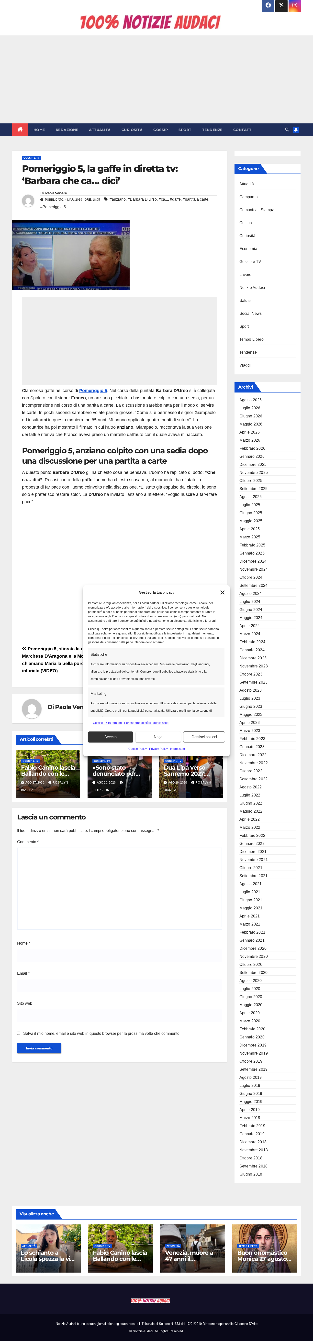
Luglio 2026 (249, 408)
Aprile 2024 (249, 626)
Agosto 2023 (250, 690)
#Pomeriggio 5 (53, 207)
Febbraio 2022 (252, 835)
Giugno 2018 (250, 1174)
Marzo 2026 (249, 440)
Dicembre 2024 (253, 561)
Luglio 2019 (249, 1085)
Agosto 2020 (250, 981)
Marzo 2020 (249, 1021)
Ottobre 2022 (250, 771)
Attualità (100, 130)
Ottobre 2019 (250, 1061)
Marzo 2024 (249, 634)
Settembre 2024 (253, 585)
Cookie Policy (137, 749)
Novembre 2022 (253, 763)
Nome (23, 943)
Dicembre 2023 (253, 658)
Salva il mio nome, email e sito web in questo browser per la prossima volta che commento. (101, 1033)
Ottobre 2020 (250, 964)
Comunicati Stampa (256, 210)
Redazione (67, 130)
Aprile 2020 (249, 1013)
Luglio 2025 (249, 505)
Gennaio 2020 (252, 1037)
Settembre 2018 (253, 1166)
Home (39, 130)
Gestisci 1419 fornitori (107, 723)
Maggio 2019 (251, 1102)
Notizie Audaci (252, 287)
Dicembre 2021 (253, 852)
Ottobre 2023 (250, 674)
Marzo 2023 (249, 731)
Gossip (160, 130)
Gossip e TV (31, 157)
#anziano (118, 199)
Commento (28, 842)
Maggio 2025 (251, 521)
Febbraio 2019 (252, 1126)
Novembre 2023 (253, 666)
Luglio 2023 (249, 698)
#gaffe (175, 199)
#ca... (163, 199)
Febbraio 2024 (252, 642)
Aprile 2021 (249, 916)
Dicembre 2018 (253, 1142)
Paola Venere (56, 193)
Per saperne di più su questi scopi (146, 723)
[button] (222, 592)
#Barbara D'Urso (142, 199)
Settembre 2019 (253, 1069)
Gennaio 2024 (252, 650)
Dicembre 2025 (253, 464)
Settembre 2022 (253, 779)
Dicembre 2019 (253, 1045)
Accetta (110, 737)
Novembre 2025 (253, 472)
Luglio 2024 (249, 602)
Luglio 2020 (249, 989)
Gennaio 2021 (252, 940)
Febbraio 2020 (252, 1029)
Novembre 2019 (253, 1053)
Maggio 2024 (251, 618)
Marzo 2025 (249, 537)
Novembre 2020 (253, 956)
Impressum (177, 749)
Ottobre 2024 (250, 577)
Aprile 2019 (249, 1110)
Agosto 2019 (250, 1077)
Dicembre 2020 (253, 948)
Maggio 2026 (251, 424)
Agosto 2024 (250, 593)
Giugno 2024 (250, 610)
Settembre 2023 (253, 682)
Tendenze (212, 130)
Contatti (243, 130)
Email (23, 973)
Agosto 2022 (250, 787)
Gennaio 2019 (252, 1134)
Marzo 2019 (249, 1118)
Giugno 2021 (250, 900)
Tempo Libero (251, 339)
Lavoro (245, 275)
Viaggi (245, 365)
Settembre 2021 (253, 876)
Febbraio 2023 (252, 739)
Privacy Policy (158, 749)
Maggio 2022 (251, 811)
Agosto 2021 (250, 884)
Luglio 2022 (249, 795)
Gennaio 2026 (252, 456)
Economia (248, 249)
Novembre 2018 (253, 1150)
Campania (248, 197)
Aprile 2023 (249, 722)
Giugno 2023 (250, 706)
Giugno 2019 (250, 1093)
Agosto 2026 (250, 400)
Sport (185, 130)
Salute (245, 300)
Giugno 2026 (250, 416)
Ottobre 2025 (250, 481)
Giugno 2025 (250, 513)
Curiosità (132, 130)
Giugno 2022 (250, 803)
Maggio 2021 (251, 908)
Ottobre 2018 (250, 1158)
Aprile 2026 (249, 432)
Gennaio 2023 (252, 747)
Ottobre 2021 (250, 868)
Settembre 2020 (253, 972)
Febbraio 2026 (252, 448)
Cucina (245, 223)
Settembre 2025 (253, 489)
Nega (158, 737)
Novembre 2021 (253, 860)
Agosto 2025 (250, 497)
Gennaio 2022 (252, 843)
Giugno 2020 (250, 997)
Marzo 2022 (249, 827)
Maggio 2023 (251, 714)
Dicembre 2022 (253, 755)
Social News (250, 313)
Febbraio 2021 (252, 932)
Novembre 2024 (253, 569)
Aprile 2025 (249, 529)
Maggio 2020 (251, 1005)
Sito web (24, 1003)
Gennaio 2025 (252, 553)
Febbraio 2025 (252, 545)
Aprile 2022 (249, 819)
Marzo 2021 (249, 924)
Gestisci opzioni (204, 737)
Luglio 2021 (249, 892)
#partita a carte (195, 199)
